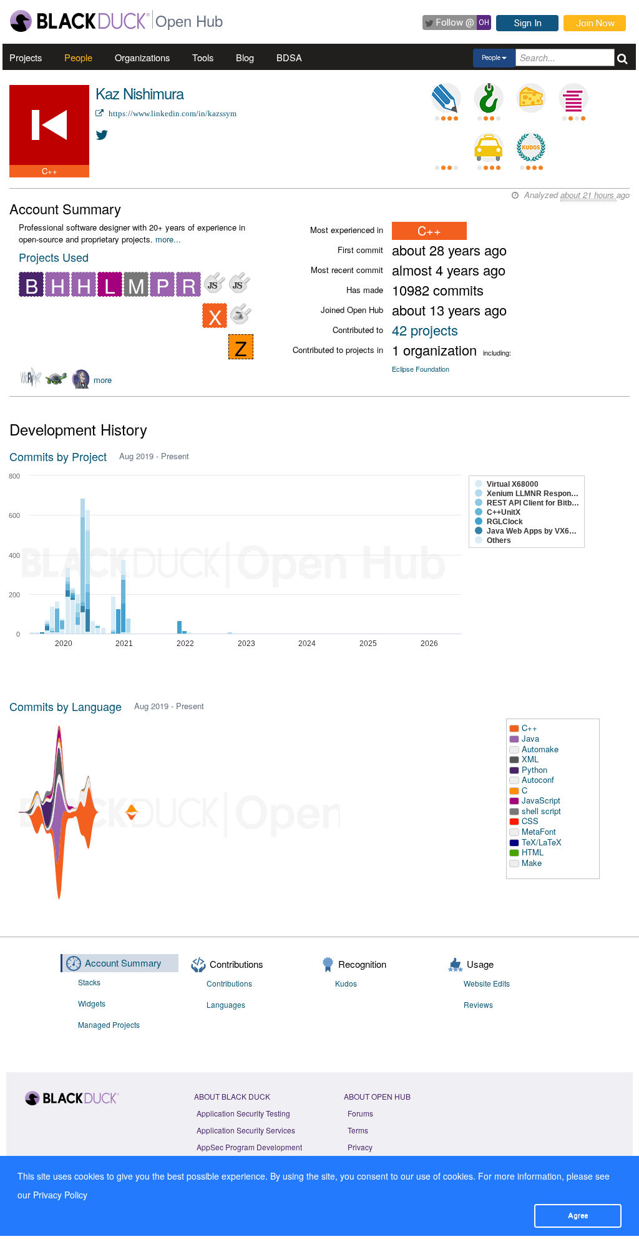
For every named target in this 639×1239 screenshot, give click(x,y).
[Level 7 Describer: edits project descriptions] (446, 98)
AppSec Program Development (249, 1147)
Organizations (142, 57)
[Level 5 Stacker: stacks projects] (573, 98)
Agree (578, 1215)
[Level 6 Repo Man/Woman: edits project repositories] (489, 98)
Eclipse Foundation (420, 369)
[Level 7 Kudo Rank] (531, 147)
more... (168, 239)
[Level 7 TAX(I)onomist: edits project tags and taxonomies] (489, 147)
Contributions (229, 983)
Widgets (91, 1003)
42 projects (425, 329)
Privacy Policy (60, 1194)
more (103, 380)
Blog (245, 57)
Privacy (360, 1147)
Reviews (478, 1004)
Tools (202, 57)
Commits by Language (65, 706)
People (78, 57)
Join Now (595, 23)
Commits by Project (58, 456)
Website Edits (487, 983)
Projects (25, 57)
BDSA (289, 57)
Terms (358, 1130)
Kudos (346, 983)
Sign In (528, 23)
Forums (360, 1113)
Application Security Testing (243, 1113)
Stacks (89, 982)
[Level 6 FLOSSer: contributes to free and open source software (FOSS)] (446, 147)
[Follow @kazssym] (102, 134)
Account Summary (123, 962)
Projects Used (54, 257)
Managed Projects (109, 1024)
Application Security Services (246, 1130)
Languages (226, 1004)
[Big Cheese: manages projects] (531, 98)
